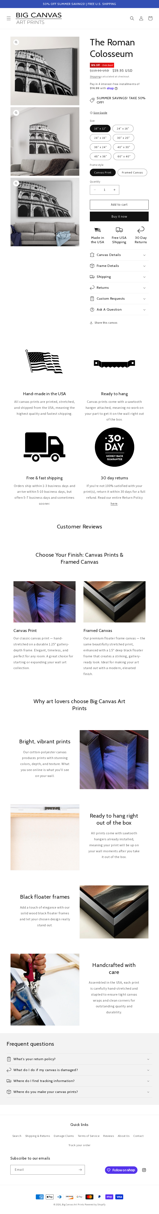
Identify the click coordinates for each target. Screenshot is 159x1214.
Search (17, 1136)
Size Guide (100, 112)
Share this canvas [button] (106, 322)
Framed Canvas (132, 172)
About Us (124, 1136)
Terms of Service (89, 1136)
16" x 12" (100, 128)
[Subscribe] (80, 1170)
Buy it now (119, 216)
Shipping (95, 76)
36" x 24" (100, 147)
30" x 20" (123, 138)
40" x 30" (123, 147)
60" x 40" (124, 156)
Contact (138, 1136)
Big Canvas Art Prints (73, 1204)
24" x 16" (123, 128)
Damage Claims (64, 1136)
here (114, 503)
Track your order (80, 1145)
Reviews (108, 1136)
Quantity (95, 181)
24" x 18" (100, 138)
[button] (8, 18)
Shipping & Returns (37, 1136)
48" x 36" (100, 156)
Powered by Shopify (95, 1204)
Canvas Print (102, 172)
